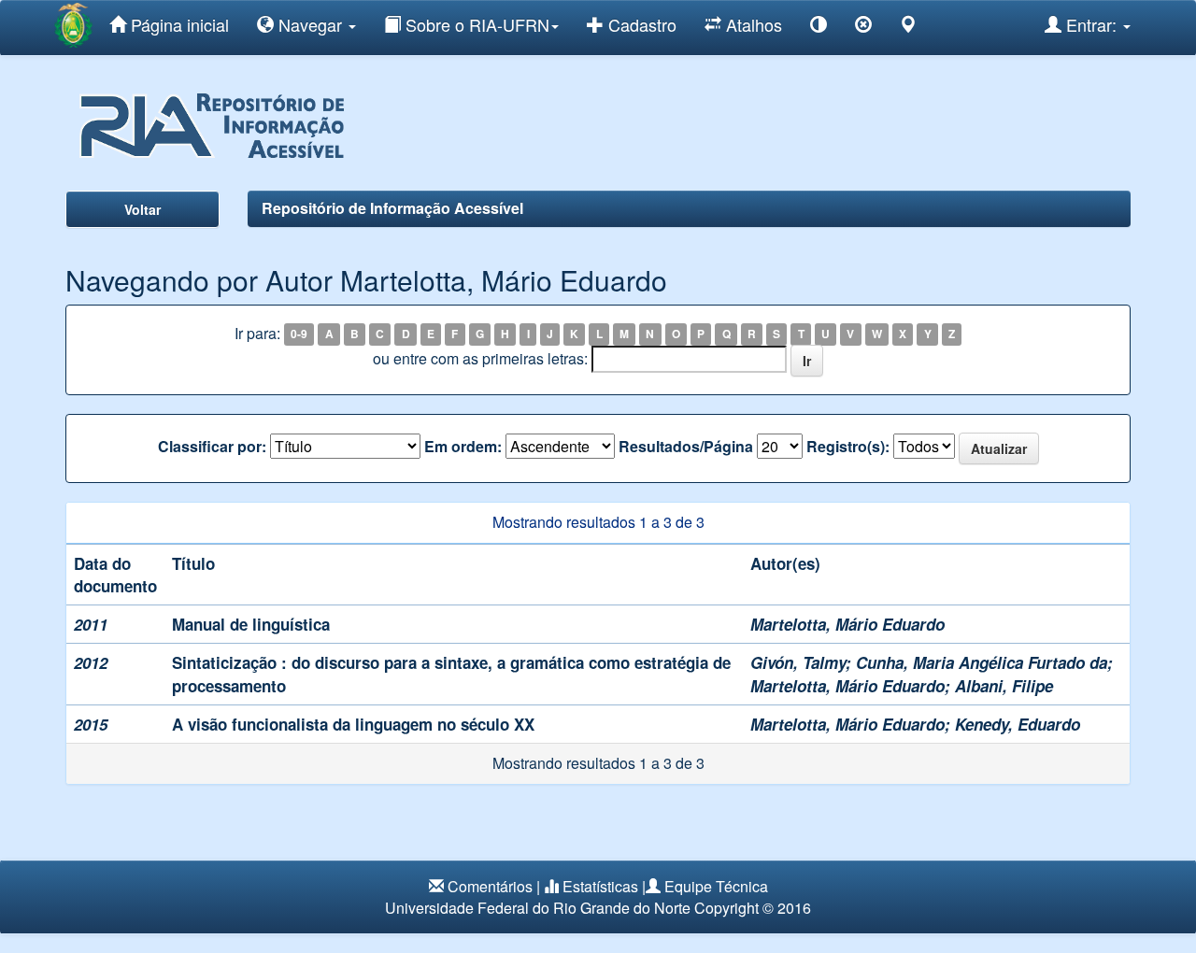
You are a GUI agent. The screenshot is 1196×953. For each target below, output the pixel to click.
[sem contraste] (863, 27)
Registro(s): (848, 446)
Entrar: (1091, 24)
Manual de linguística (251, 624)
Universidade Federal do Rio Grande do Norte (538, 907)
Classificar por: (212, 446)
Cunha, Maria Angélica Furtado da (981, 662)
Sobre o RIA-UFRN (475, 24)
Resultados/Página (686, 446)
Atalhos (751, 24)
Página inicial (177, 24)
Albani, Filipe (1004, 686)
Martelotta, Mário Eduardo (847, 624)
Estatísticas (600, 886)
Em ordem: (463, 446)
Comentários (490, 886)
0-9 (299, 334)
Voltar (142, 209)
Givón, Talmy (798, 662)
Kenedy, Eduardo (1017, 724)
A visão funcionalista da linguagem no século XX (353, 724)
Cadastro (640, 24)
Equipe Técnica (716, 886)
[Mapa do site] (908, 27)
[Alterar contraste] (818, 27)
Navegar (310, 24)
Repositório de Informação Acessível (392, 208)
